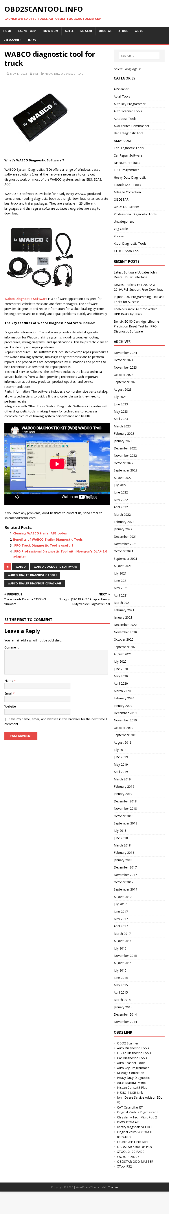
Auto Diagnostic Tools (133, 1048)
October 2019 (123, 728)
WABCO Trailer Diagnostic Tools (32, 575)
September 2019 (125, 735)
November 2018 (125, 808)
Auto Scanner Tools (128, 111)
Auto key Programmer (129, 104)
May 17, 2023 (18, 74)
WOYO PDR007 (128, 1157)
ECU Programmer (126, 170)
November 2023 (125, 367)
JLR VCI (32, 40)
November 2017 (125, 875)
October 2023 (123, 375)
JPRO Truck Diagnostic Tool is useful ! (43, 545)
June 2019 (121, 757)
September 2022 (125, 470)
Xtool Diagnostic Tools (130, 243)
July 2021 (120, 573)
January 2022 (123, 529)
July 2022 (120, 485)
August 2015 (123, 963)
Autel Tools (122, 96)
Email (8, 693)
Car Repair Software (128, 155)
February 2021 (124, 610)
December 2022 (125, 448)
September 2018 (125, 823)
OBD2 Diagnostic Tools (134, 1053)
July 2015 (120, 970)
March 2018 (122, 845)
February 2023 (124, 433)
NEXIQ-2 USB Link (130, 1092)
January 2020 (123, 706)
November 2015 (125, 955)
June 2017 (121, 911)
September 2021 (125, 558)
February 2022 (124, 522)
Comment (11, 647)
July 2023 (120, 397)
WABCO (21, 567)
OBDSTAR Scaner (126, 207)
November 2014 (125, 1022)
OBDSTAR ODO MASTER (135, 1161)
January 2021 (123, 617)
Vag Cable (121, 229)
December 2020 (125, 625)
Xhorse (119, 236)
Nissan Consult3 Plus (132, 1087)
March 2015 (122, 1000)
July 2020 (120, 661)
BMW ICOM (122, 141)
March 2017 (122, 933)
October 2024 (123, 360)
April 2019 (121, 772)
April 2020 (121, 683)
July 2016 (120, 948)
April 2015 (121, 992)
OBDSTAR (121, 199)
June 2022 (121, 492)
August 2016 (123, 941)
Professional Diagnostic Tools (135, 214)
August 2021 (123, 566)
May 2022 (121, 500)
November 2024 (125, 353)
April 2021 (121, 595)
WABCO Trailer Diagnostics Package (35, 583)
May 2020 (121, 676)
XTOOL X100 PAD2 (130, 1151)
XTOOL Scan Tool (126, 251)
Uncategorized (124, 221)
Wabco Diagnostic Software (25, 299)
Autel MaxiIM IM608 (131, 1083)
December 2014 (125, 1014)
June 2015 (121, 978)
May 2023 (121, 411)
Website (10, 706)
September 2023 (125, 382)
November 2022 (125, 455)
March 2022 (122, 514)
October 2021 (123, 551)
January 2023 (123, 441)
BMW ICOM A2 (128, 1122)
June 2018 (121, 838)
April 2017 (121, 926)
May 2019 (121, 764)
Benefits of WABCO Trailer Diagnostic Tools (48, 539)
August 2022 (123, 478)
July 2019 (120, 750)
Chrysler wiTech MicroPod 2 (137, 1117)
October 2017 (123, 882)
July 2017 (120, 904)
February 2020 (124, 698)
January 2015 (123, 1007)
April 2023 (121, 419)
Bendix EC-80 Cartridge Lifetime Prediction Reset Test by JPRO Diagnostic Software (136, 326)
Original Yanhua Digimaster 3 (137, 1112)
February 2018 (124, 852)
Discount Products (127, 163)
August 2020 (123, 654)
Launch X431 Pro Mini (132, 1142)
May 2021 (121, 588)
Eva (35, 74)
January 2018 (123, 860)
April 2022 (121, 507)
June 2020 (121, 669)
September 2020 (125, 647)
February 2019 (124, 786)
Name (9, 680)
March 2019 (122, 779)
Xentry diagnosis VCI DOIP (135, 1127)
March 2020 (122, 691)
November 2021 (125, 544)
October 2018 (123, 816)
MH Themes (110, 1187)
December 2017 (125, 867)
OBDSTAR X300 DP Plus (134, 1147)
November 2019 (125, 720)
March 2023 (122, 426)
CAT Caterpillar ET (130, 1107)
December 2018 (125, 801)
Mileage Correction (127, 192)
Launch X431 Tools (127, 185)
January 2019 (123, 794)
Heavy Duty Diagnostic (60, 74)
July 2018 (120, 830)
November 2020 (125, 632)
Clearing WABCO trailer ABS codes (40, 533)
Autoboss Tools (125, 118)
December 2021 (125, 536)
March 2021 (122, 603)
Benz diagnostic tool (128, 133)
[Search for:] (139, 55)
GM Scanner (12, 40)
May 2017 (121, 919)
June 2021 (121, 580)
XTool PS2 (124, 1166)
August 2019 (123, 742)
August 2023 (123, 389)
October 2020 (123, 639)
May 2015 (121, 985)
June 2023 (121, 404)
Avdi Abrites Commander (131, 126)
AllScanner (121, 89)
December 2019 (125, 713)
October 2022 (123, 463)
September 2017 (125, 889)
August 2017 (123, 897)
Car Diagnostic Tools (129, 148)
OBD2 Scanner (127, 1043)
